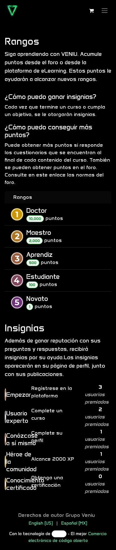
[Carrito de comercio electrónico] (91, 10)
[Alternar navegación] (104, 11)
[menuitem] (41, 523)
